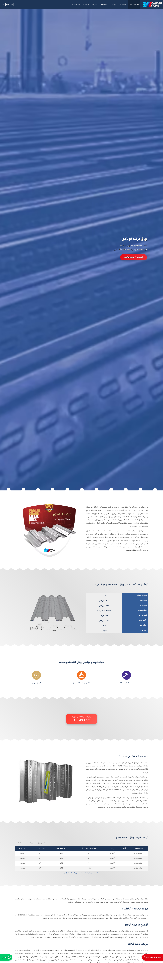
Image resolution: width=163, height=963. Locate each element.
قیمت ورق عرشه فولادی (133, 257)
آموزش (94, 4)
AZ (3, 4)
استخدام (86, 4)
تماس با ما (76, 4)
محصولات (135, 4)
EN (12, 4)
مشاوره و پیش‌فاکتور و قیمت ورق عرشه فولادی (81, 873)
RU (7, 4)
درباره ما (105, 4)
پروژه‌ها (114, 4)
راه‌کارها (124, 4)
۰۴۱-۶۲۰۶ (84, 720)
